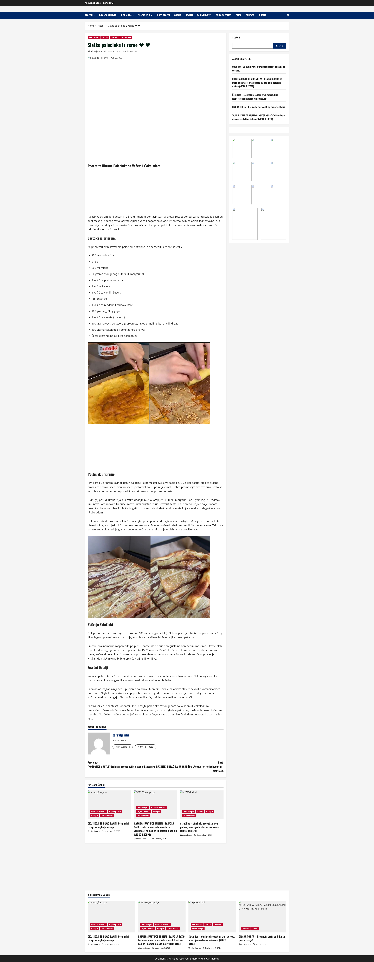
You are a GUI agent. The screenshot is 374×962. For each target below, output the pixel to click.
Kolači (105, 37)
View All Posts (145, 746)
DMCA (238, 15)
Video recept (163, 15)
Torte (255, 928)
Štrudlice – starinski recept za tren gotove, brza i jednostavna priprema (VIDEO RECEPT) (199, 827)
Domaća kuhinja (107, 15)
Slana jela (126, 15)
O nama (262, 15)
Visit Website (123, 746)
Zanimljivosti (204, 15)
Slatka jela (144, 15)
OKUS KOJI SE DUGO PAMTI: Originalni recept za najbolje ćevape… (108, 825)
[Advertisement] (156, 192)
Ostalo (177, 15)
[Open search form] (288, 15)
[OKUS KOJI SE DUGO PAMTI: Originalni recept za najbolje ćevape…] (109, 804)
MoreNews (198, 958)
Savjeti (189, 15)
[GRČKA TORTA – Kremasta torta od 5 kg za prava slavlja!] (262, 916)
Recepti (89, 15)
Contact (250, 15)
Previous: (121, 764)
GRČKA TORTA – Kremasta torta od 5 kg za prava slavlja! (258, 107)
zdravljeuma (96, 51)
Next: (190, 766)
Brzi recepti (94, 37)
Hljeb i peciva (115, 811)
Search (236, 37)
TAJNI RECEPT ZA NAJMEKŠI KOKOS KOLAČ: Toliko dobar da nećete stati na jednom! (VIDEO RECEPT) (258, 117)
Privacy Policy (223, 15)
